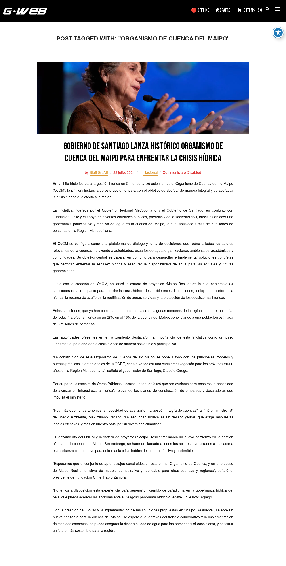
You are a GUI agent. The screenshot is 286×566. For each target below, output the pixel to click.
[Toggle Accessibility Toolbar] (278, 32)
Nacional (150, 172)
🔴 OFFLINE (200, 10)
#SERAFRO (223, 10)
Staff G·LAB (99, 172)
